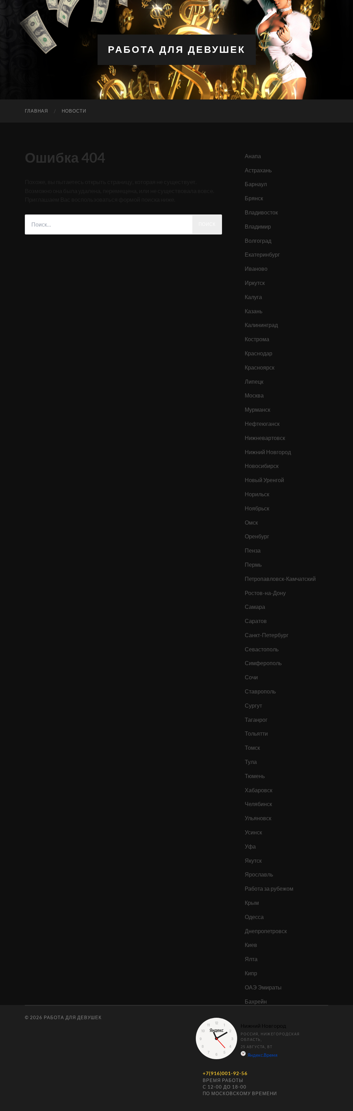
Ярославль (259, 874)
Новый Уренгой (264, 480)
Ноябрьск (257, 508)
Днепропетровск (266, 931)
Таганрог (256, 719)
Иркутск (255, 282)
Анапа (253, 156)
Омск (251, 522)
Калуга (253, 297)
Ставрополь (260, 691)
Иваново (256, 268)
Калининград (261, 325)
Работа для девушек (176, 49)
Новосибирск (262, 465)
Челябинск (258, 804)
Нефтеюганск (262, 423)
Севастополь (262, 649)
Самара (255, 606)
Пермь (253, 564)
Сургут (253, 705)
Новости (74, 111)
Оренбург (257, 536)
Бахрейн (256, 1001)
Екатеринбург (262, 254)
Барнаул (256, 184)
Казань (253, 311)
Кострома (257, 339)
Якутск (253, 860)
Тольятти (256, 733)
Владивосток (261, 212)
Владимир (258, 226)
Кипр (251, 973)
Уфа (250, 846)
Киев (251, 944)
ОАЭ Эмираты (263, 987)
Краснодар (258, 353)
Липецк (254, 381)
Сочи (251, 677)
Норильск (257, 494)
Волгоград (258, 240)
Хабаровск (258, 790)
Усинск (253, 832)
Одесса (254, 916)
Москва (254, 395)
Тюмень (255, 776)
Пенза (253, 550)
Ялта (251, 959)
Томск (252, 747)
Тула (251, 761)
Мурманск (257, 409)
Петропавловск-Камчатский (280, 578)
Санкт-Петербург (267, 635)
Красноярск (259, 367)
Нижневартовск (265, 437)
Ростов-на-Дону (265, 593)
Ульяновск (258, 818)
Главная (36, 111)
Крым (252, 902)
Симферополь (263, 663)
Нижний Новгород (268, 452)
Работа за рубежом (269, 888)
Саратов (256, 620)
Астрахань (258, 170)
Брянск (254, 198)
